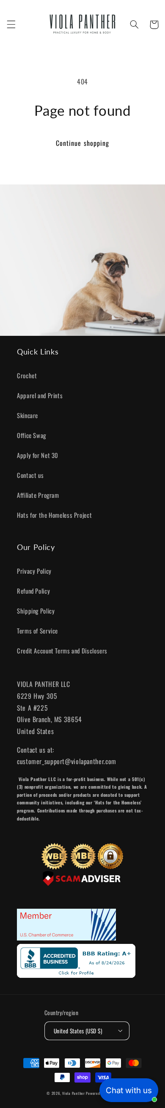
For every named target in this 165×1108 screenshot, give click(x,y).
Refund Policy (33, 590)
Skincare (27, 415)
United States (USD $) (78, 1031)
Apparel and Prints (40, 395)
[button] (11, 24)
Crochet (27, 375)
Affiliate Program (38, 495)
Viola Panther (73, 1093)
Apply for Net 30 (37, 455)
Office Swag (31, 435)
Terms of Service (37, 630)
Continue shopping (82, 143)
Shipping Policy (36, 610)
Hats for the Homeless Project (54, 514)
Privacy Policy (34, 570)
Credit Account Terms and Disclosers (62, 650)
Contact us (30, 475)
